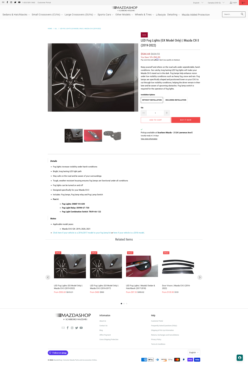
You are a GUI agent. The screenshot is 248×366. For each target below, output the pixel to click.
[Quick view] (83, 279)
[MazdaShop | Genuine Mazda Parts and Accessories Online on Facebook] (7, 2)
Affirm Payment (105, 335)
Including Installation (175, 100)
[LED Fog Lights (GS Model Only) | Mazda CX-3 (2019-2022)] (70, 266)
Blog (101, 330)
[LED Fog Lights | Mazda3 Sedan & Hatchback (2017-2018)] (142, 266)
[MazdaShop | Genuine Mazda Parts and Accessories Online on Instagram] (11, 2)
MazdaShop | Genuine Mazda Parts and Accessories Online (75, 360)
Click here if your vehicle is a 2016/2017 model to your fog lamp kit (82, 233)
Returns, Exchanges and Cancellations (165, 335)
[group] (70, 272)
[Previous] (50, 77)
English (196, 3)
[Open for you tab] (240, 358)
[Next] (136, 77)
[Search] (242, 14)
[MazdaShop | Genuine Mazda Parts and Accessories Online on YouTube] (19, 2)
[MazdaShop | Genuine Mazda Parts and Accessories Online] (124, 9)
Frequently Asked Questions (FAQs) (164, 326)
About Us (102, 321)
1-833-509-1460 (28, 2)
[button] (243, 2)
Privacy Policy (156, 339)
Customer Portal (44, 2)
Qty (142, 108)
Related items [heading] (124, 239)
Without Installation (152, 100)
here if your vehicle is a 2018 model (129, 233)
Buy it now (185, 120)
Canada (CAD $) (214, 3)
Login (235, 2)
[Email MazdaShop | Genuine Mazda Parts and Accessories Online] (3, 2)
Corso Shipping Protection (108, 339)
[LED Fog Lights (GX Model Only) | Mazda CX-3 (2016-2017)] (106, 266)
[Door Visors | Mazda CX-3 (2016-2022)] (178, 266)
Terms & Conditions (158, 344)
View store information (149, 139)
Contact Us (103, 326)
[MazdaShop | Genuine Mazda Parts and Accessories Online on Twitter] (15, 2)
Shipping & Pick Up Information (162, 330)
